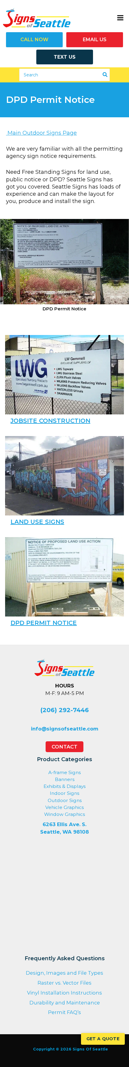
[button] (64, 746)
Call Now (34, 39)
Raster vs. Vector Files (65, 983)
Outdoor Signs (65, 800)
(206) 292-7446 (64, 710)
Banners (64, 779)
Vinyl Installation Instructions (64, 993)
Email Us (94, 39)
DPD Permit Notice (43, 622)
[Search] (105, 75)
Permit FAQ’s (64, 1012)
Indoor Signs (64, 793)
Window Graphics (64, 814)
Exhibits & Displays (65, 786)
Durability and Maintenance (64, 1003)
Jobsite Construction (50, 420)
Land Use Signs (37, 521)
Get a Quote (102, 1038)
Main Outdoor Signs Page (41, 133)
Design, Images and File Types (64, 973)
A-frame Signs (64, 772)
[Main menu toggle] (120, 17)
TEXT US (65, 57)
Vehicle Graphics (64, 807)
